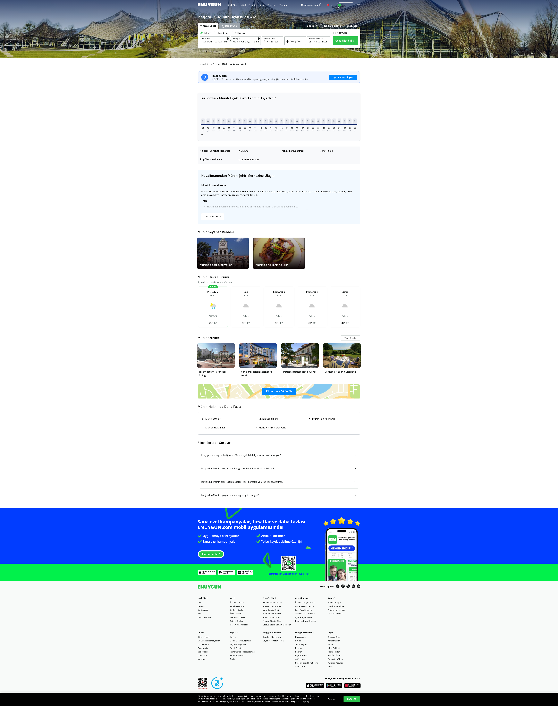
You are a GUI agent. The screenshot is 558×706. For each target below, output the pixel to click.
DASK (232, 659)
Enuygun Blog (334, 637)
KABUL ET (351, 699)
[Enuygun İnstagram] (343, 586)
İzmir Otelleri (235, 613)
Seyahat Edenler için (272, 637)
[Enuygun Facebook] (337, 586)
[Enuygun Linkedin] (353, 586)
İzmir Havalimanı (335, 613)
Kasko (233, 637)
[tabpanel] (279, 38)
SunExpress (203, 610)
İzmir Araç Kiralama (303, 610)
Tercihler (332, 699)
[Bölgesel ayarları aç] (330, 5)
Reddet (219, 701)
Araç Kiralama (301, 598)
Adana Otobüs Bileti (271, 617)
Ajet (199, 613)
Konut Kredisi (203, 644)
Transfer (332, 598)
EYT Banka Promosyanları (209, 640)
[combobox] (215, 41)
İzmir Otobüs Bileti (271, 610)
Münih (224, 64)
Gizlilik (330, 666)
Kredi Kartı (202, 655)
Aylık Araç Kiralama (303, 617)
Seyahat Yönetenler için (273, 640)
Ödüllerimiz (300, 659)
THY (199, 602)
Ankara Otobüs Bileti (272, 606)
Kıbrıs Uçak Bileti (205, 617)
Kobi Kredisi (203, 651)
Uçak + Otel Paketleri (239, 624)
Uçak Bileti (206, 64)
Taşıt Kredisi (203, 648)
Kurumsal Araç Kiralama (305, 621)
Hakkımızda (300, 637)
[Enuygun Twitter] (348, 586)
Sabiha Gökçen (334, 602)
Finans (201, 632)
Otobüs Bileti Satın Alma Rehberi (277, 624)
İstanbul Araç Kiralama (305, 602)
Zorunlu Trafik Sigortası (240, 640)
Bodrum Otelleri (237, 610)
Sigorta (234, 632)
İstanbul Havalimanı (336, 606)
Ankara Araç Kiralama (304, 606)
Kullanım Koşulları (335, 663)
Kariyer (298, 651)
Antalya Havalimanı (336, 610)
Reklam (298, 648)
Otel (232, 598)
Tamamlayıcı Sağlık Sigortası (242, 651)
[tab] (208, 26)
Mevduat (201, 659)
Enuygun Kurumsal (272, 632)
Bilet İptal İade (334, 655)
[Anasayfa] (199, 64)
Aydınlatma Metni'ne (305, 699)
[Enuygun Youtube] (358, 586)
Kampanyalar (334, 640)
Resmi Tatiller (334, 651)
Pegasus (201, 606)
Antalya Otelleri (237, 606)
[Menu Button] (346, 5)
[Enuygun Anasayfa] (209, 5)
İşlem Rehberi (334, 648)
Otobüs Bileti (269, 598)
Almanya (216, 64)
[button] (203, 121)
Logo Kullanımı (301, 655)
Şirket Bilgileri (301, 644)
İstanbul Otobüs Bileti (272, 602)
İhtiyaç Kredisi (204, 637)
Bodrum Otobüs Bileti (272, 613)
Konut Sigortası (237, 655)
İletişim (298, 640)
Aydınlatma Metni (335, 659)
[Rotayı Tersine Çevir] (230, 41)
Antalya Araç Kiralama (305, 613)
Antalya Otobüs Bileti (272, 621)
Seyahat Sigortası (238, 644)
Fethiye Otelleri (236, 621)
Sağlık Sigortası (237, 648)
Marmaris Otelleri (237, 617)
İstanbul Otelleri (237, 602)
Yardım (331, 644)
